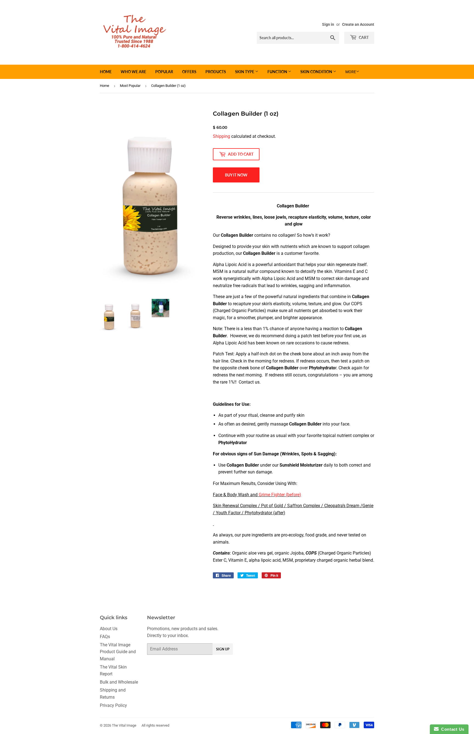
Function (277, 71)
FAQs (105, 636)
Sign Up (222, 649)
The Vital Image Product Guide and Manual (118, 651)
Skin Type (245, 71)
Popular (164, 71)
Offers (189, 71)
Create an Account (358, 24)
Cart (363, 37)
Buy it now (236, 175)
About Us (108, 628)
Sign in (328, 24)
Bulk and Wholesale (119, 682)
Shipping (221, 136)
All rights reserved (155, 725)
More (350, 72)
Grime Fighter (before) (280, 494)
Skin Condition (316, 71)
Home (106, 71)
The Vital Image (124, 725)
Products (215, 71)
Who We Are (133, 71)
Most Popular (130, 86)
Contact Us (451, 729)
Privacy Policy (113, 705)
